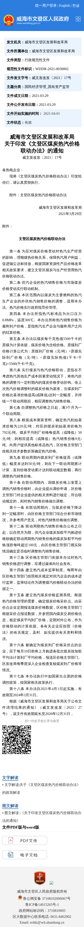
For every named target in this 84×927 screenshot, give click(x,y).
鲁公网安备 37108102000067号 (46, 898)
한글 (76, 5)
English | (65, 5)
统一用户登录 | (47, 5)
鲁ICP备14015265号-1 (42, 904)
